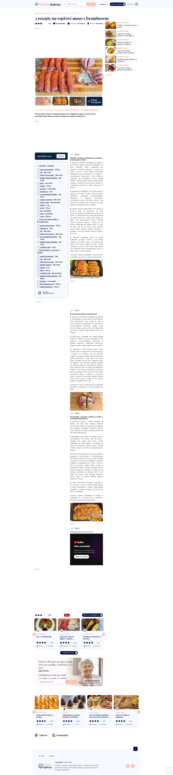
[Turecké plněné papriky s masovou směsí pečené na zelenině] (99, 702)
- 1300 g (50, 170)
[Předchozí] (34, 634)
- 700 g (50, 226)
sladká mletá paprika (48, 178)
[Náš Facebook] (133, 766)
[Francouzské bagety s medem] (46, 702)
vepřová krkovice (47, 226)
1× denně (44, 678)
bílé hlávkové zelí (47, 284)
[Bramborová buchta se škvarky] (92, 624)
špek (42, 270)
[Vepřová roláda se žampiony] (126, 702)
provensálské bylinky (48, 194)
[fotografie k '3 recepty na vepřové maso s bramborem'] (68, 77)
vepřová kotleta (46, 170)
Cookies (51, 756)
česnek (43, 189)
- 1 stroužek (48, 281)
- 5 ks (46, 192)
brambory (44, 192)
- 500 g (49, 287)
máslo (42, 186)
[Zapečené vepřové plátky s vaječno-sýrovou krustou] (69, 624)
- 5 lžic (48, 247)
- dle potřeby (50, 202)
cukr (42, 214)
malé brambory (46, 287)
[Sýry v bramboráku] (45, 624)
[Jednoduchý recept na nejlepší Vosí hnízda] (73, 702)
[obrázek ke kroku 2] (86, 401)
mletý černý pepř (47, 175)
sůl (41, 172)
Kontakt (41, 756)
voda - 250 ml (45, 217)
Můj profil (131, 4)
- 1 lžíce (45, 208)
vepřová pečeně (46, 256)
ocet (42, 208)
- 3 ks (46, 228)
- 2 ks (45, 205)
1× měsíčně (63, 678)
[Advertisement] (69, 43)
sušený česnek (46, 200)
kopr (42, 183)
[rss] (128, 766)
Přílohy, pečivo (41, 712)
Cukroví (65, 712)
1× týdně (53, 678)
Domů (37, 13)
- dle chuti (45, 172)
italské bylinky (46, 265)
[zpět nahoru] (135, 749)
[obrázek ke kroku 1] (86, 269)
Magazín (103, 4)
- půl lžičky (45, 211)
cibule (42, 205)
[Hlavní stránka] (48, 4)
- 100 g (45, 186)
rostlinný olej (45, 247)
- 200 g (45, 270)
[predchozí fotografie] (35, 76)
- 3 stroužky (48, 189)
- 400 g (50, 284)
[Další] (104, 634)
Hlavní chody (45, 13)
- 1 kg (49, 256)
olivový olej (44, 202)
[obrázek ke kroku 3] (86, 512)
